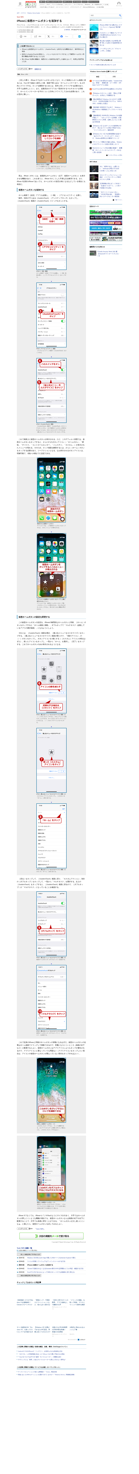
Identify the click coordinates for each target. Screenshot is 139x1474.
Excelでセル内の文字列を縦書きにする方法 (107, 89)
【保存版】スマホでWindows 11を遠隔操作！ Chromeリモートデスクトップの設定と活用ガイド (25, 1304)
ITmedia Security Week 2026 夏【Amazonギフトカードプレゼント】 (108, 254)
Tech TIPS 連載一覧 (24, 1248)
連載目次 (37, 69)
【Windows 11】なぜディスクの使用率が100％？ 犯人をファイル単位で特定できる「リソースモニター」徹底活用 (106, 128)
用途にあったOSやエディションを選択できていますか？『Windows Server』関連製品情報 (46, 1374)
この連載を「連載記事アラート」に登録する (51, 1236)
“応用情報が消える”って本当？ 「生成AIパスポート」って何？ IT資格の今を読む (111, 186)
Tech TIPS (40, 1229)
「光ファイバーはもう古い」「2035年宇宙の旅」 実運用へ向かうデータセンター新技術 (110, 194)
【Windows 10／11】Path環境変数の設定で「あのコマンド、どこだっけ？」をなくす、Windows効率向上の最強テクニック (106, 136)
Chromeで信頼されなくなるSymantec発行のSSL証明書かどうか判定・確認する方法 (55, 1268)
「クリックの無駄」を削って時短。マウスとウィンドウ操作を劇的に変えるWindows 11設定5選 (77, 1304)
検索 (120, 15)
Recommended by (72, 1339)
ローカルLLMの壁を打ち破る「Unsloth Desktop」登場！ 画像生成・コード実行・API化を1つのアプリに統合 (107, 83)
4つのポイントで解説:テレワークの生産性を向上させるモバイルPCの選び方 (111, 35)
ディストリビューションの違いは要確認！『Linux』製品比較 (37, 1372)
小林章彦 (67, 29)
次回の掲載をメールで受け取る (28, 1250)
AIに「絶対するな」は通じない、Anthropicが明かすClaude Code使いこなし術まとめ (109, 169)
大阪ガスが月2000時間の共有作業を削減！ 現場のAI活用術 (59, 1329)
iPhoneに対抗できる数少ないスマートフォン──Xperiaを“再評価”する (111, 27)
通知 (40, 36)
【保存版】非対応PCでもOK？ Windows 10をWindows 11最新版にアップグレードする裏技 (107, 109)
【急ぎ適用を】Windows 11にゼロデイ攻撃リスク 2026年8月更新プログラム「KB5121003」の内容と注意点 (107, 101)
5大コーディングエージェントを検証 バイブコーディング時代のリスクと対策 (111, 177)
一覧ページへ (118, 200)
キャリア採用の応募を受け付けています (103, 65)
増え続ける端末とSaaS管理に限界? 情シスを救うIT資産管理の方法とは (111, 43)
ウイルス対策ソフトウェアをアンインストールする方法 (46, 1261)
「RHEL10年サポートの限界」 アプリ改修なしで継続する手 (60, 1302)
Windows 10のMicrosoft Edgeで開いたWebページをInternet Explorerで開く (51, 1258)
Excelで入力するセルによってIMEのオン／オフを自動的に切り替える (51, 1272)
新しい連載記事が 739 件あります (30, 1254)
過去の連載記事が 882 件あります (30, 1275)
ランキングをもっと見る (115, 155)
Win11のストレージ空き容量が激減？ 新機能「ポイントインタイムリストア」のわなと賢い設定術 (107, 150)
